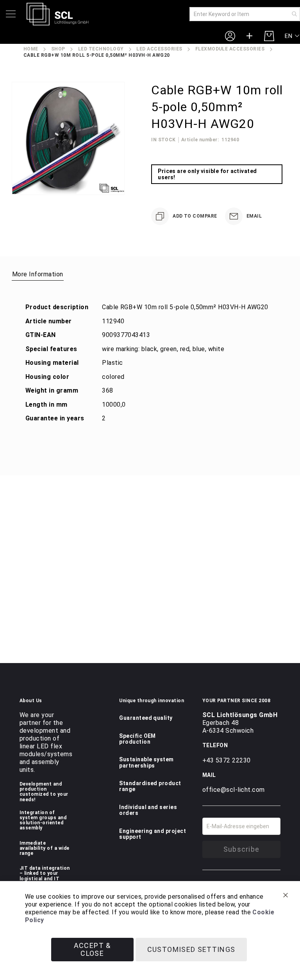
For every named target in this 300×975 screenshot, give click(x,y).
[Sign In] (230, 35)
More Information (37, 274)
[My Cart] (269, 36)
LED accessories (159, 49)
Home (30, 49)
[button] (292, 36)
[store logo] (57, 14)
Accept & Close (92, 949)
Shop (58, 49)
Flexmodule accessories (230, 49)
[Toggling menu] (11, 14)
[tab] (38, 274)
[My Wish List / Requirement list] (249, 36)
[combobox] (244, 14)
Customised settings (191, 949)
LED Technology (101, 49)
